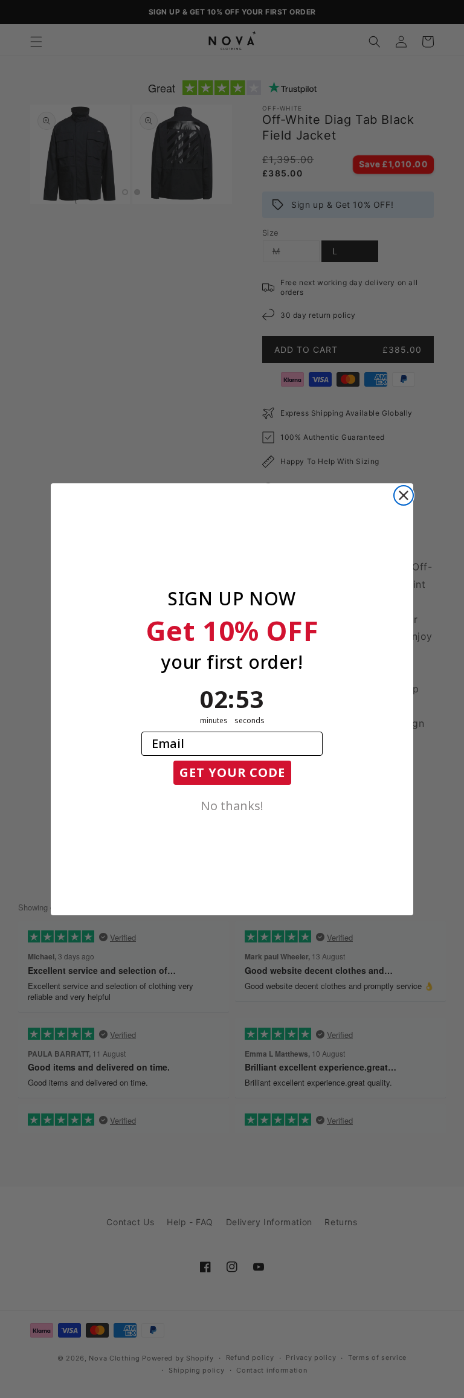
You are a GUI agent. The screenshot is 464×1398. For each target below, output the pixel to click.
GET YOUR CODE (232, 772)
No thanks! (232, 805)
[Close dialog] (403, 495)
